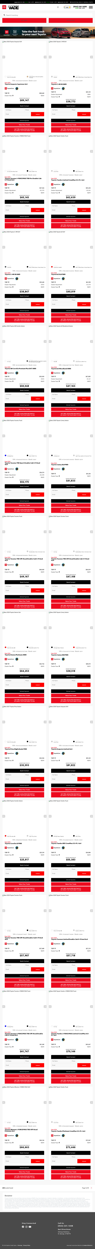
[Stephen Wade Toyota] (13, 7)
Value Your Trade (24, 125)
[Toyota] (4, 7)
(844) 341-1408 (19, 2)
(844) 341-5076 (40, 2)
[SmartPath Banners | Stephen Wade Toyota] (47, 33)
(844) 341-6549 (63, 2)
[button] (45, 57)
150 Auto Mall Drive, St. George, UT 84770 (82, 2)
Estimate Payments (24, 120)
